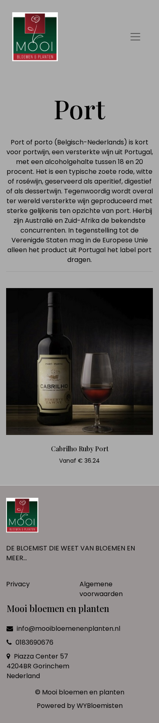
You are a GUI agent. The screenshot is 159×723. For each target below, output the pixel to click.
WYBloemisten (100, 705)
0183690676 (33, 642)
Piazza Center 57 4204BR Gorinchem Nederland (38, 666)
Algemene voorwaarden (101, 589)
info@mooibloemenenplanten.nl (68, 628)
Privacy (18, 584)
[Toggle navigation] (135, 37)
